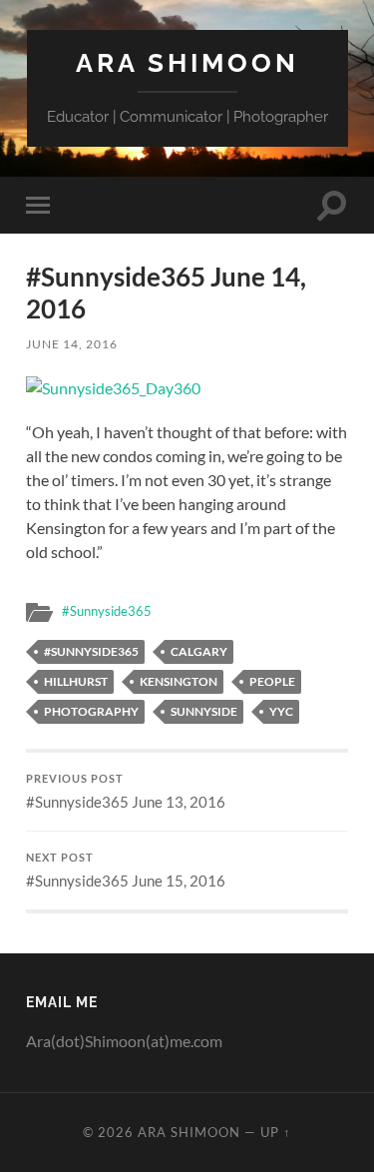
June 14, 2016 (72, 343)
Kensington (178, 681)
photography (91, 711)
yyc (281, 711)
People (272, 681)
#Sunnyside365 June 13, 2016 (125, 792)
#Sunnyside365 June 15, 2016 (125, 870)
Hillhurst (76, 681)
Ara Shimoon (187, 62)
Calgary (199, 651)
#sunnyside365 (91, 651)
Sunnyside (204, 711)
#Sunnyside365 (107, 611)
